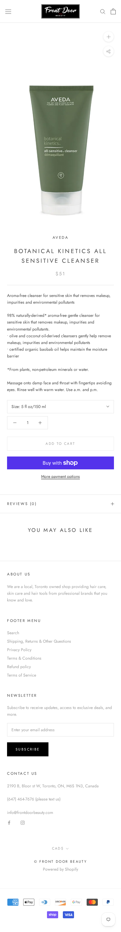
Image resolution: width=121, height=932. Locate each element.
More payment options (60, 476)
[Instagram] (23, 822)
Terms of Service (21, 675)
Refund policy (19, 667)
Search (13, 633)
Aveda (61, 237)
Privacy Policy (19, 650)
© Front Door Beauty (60, 861)
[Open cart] (113, 11)
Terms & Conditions (24, 658)
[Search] (102, 11)
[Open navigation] (8, 11)
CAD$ (58, 848)
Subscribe (28, 749)
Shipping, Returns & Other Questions (39, 641)
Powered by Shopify (60, 869)
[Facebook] (9, 822)
